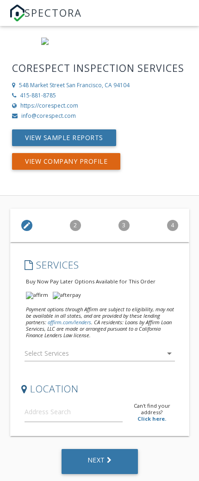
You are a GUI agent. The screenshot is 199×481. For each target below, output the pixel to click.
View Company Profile (66, 161)
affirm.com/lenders (69, 322)
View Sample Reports (64, 137)
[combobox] (100, 355)
